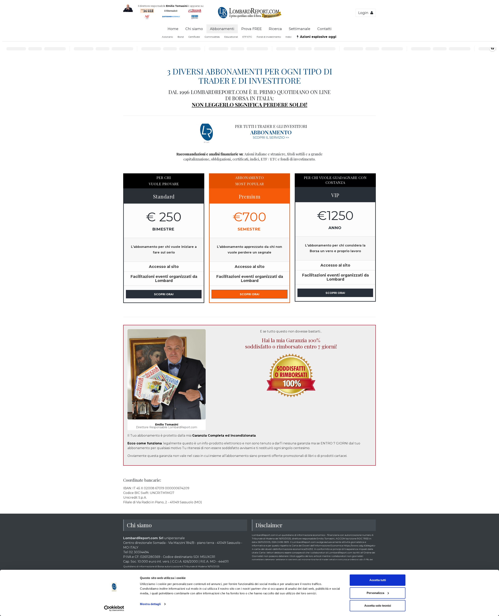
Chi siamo (194, 29)
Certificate (194, 36)
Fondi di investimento (269, 36)
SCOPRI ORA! (163, 294)
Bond (181, 36)
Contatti (324, 29)
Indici (288, 36)
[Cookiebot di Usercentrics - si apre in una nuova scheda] (114, 608)
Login (364, 13)
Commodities (212, 36)
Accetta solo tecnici (377, 605)
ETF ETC (247, 36)
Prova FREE (251, 29)
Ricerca (275, 29)
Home (173, 29)
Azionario (167, 36)
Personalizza (375, 593)
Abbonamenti (222, 29)
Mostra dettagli (150, 604)
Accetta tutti (377, 580)
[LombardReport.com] (249, 17)
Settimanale (299, 29)
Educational (231, 36)
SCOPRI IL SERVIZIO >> (271, 137)
